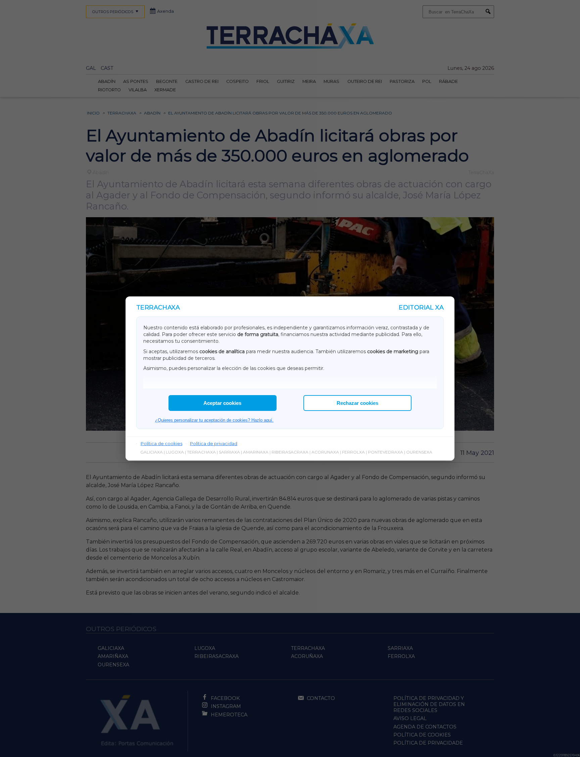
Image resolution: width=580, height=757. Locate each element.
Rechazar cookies (357, 403)
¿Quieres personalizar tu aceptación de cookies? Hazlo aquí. (214, 420)
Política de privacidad (213, 443)
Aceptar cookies (222, 403)
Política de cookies (161, 443)
